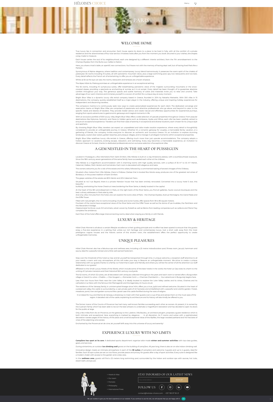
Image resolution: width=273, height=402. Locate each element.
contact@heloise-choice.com (150, 393)
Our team (112, 378)
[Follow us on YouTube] (187, 387)
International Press (115, 389)
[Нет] (270, 399)
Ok (183, 399)
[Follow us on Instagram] (170, 387)
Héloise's (90, 3)
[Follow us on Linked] (179, 387)
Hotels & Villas (113, 375)
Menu (186, 3)
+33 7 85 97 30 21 (172, 393)
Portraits (111, 382)
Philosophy (112, 386)
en (195, 3)
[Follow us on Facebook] (161, 387)
